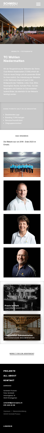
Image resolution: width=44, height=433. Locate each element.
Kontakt (9, 380)
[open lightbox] (22, 26)
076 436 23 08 (9, 405)
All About (10, 376)
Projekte (9, 371)
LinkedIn (8, 426)
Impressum (7, 411)
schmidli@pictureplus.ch (13, 403)
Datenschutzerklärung (19, 411)
